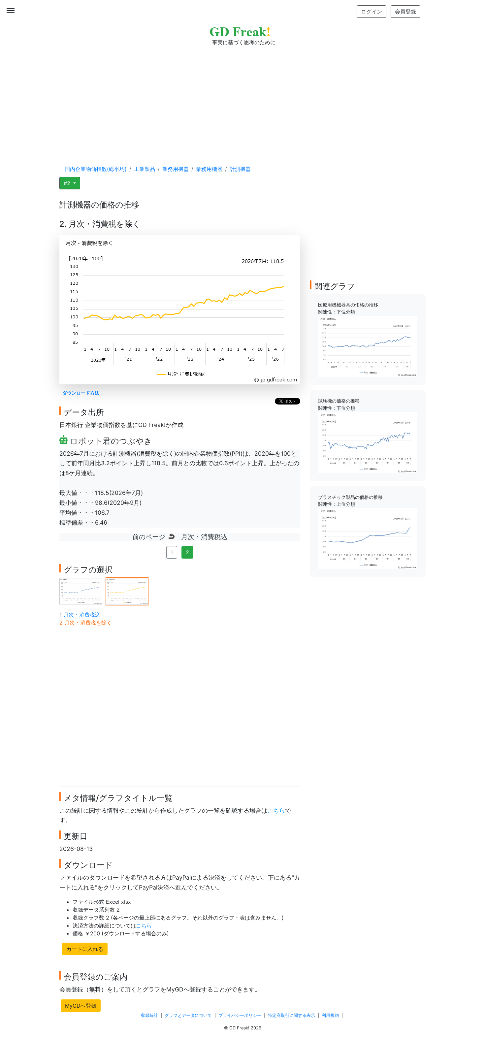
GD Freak (240, 31)
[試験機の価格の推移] (367, 442)
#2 (68, 183)
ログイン (371, 11)
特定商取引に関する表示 (291, 1015)
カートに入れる (84, 949)
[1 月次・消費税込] (80, 591)
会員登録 (405, 11)
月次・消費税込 (81, 614)
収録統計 (149, 1015)
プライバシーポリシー (239, 1015)
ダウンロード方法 (80, 393)
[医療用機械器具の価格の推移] (367, 345)
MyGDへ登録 (80, 1005)
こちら (276, 810)
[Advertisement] (242, 99)
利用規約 (330, 1015)
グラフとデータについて (188, 1015)
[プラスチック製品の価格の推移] (367, 538)
